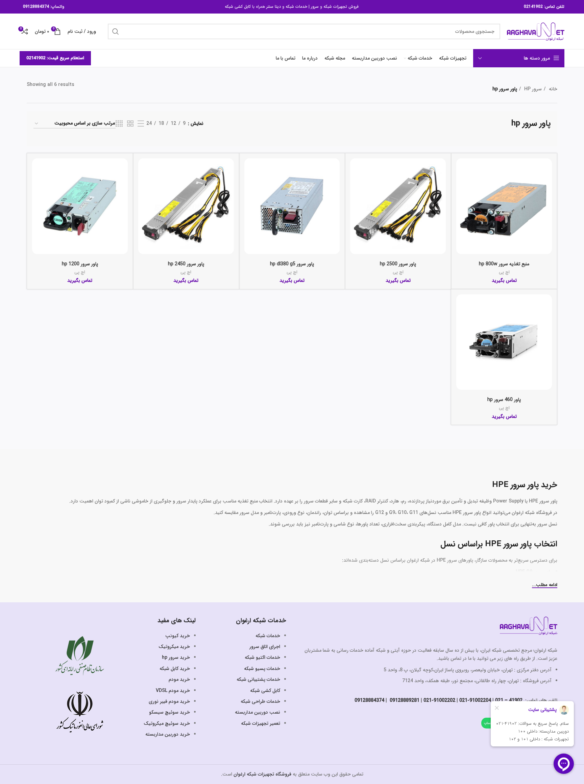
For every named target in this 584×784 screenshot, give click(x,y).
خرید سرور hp (176, 657)
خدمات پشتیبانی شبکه (258, 679)
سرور (315, 6)
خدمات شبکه (296, 6)
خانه (552, 89)
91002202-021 (439, 700)
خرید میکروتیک (174, 646)
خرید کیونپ (177, 636)
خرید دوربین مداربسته (167, 734)
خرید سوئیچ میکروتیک (167, 723)
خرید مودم (179, 679)
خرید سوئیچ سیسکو (169, 712)
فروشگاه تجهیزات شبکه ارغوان (262, 774)
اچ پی (504, 272)
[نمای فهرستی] (141, 123)
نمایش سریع (461, 184)
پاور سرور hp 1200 (80, 264)
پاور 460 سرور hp (504, 399)
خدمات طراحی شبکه (260, 701)
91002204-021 (475, 700)
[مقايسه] (461, 169)
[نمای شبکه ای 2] (130, 123)
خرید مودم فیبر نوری (169, 701)
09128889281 (403, 700)
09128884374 (36, 6)
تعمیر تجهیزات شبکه (260, 723)
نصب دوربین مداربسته (257, 712)
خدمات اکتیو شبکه (262, 657)
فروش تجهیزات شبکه (341, 6)
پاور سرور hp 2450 (186, 264)
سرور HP (532, 89)
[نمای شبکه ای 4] (119, 123)
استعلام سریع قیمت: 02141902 (55, 58)
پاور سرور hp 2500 (398, 264)
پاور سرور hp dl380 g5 (292, 264)
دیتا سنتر (273, 6)
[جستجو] (115, 31)
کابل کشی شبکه (238, 6)
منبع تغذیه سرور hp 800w (504, 264)
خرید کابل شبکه (175, 668)
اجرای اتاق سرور (264, 646)
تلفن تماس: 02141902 (544, 6)
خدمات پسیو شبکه (262, 668)
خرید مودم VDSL (173, 690)
